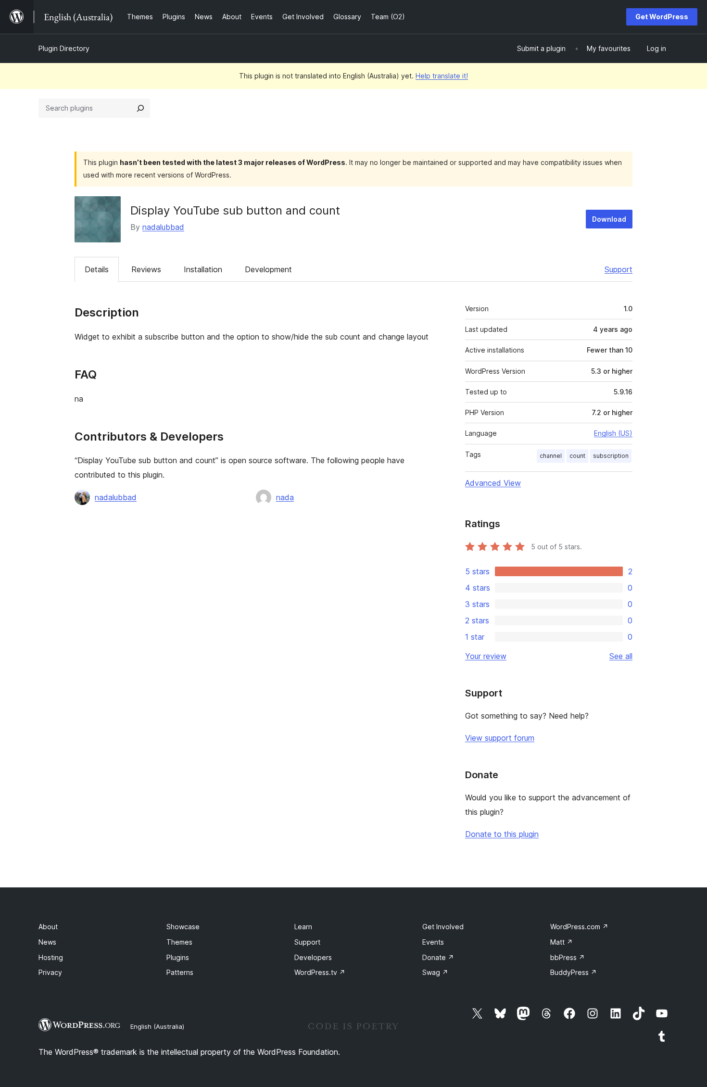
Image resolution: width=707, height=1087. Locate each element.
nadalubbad (163, 227)
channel (551, 455)
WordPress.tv (319, 972)
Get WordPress (661, 17)
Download (609, 219)
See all (620, 656)
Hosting (50, 957)
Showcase (183, 927)
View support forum (499, 738)
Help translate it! (442, 76)
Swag (435, 972)
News (47, 942)
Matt (561, 942)
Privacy (50, 972)
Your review (485, 656)
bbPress (567, 957)
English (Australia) (157, 1026)
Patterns (179, 972)
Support (618, 269)
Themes (179, 942)
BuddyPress (573, 972)
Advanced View (493, 483)
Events (433, 942)
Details (97, 269)
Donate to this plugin (502, 834)
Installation (203, 269)
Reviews (146, 269)
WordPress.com (579, 927)
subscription (611, 455)
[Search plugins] (140, 108)
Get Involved (443, 927)
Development (268, 269)
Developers (313, 957)
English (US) (613, 433)
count (577, 455)
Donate (438, 957)
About (48, 927)
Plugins (177, 957)
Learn (303, 927)
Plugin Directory (63, 48)
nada (285, 497)
